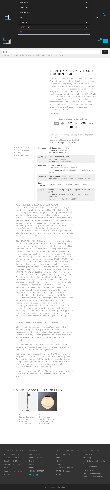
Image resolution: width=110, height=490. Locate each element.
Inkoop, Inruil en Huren (12, 471)
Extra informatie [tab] (21, 147)
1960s (66, 153)
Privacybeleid (8, 474)
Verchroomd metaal (83, 179)
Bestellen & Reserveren (12, 457)
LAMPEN (23, 7)
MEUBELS (24, 2)
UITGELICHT (25, 27)
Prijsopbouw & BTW (10, 461)
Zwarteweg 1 (87, 457)
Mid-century (65, 150)
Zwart (70, 176)
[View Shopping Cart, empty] (104, 17)
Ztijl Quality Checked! (68, 168)
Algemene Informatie (11, 454)
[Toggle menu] (86, 2)
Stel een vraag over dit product (64, 142)
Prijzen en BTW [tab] (21, 155)
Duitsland (62, 159)
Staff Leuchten (64, 148)
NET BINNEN (25, 12)
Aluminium (62, 179)
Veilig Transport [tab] (21, 150)
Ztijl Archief (79, 135)
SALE (22, 17)
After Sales (7, 467)
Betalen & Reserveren (11, 464)
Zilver (64, 176)
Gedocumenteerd (68, 161)
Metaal (71, 179)
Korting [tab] (17, 152)
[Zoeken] (105, 52)
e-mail (31, 374)
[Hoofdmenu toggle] (105, 41)
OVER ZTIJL (24, 22)
